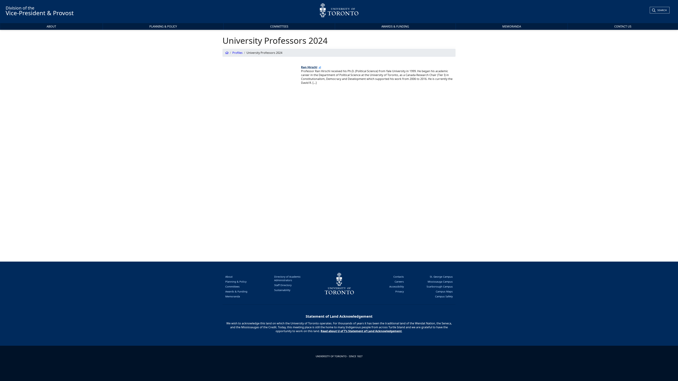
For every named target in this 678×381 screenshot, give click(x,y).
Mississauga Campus (440, 281)
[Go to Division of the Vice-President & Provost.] (226, 53)
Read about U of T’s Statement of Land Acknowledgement (361, 331)
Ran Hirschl (309, 67)
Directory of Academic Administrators (287, 278)
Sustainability (282, 290)
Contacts (398, 276)
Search (662, 10)
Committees (279, 26)
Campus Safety (444, 296)
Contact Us (622, 26)
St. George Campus (441, 276)
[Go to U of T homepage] (339, 10)
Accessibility (396, 286)
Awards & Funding (395, 26)
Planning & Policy (163, 26)
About (51, 26)
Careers (399, 281)
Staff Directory (283, 285)
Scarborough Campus (440, 286)
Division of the (40, 11)
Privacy (399, 291)
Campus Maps (444, 291)
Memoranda (511, 26)
